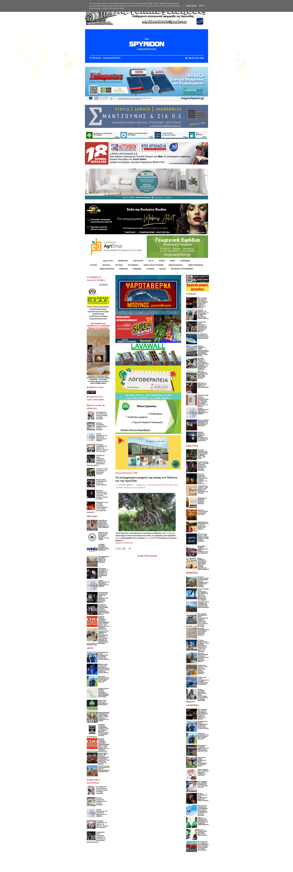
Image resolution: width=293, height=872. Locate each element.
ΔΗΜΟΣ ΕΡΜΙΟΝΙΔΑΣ (195, 265)
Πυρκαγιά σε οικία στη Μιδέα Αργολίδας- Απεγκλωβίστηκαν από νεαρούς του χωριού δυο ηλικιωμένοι (97, 507)
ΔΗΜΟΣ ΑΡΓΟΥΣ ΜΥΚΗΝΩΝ (153, 265)
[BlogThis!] (119, 548)
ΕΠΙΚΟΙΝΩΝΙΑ (185, 261)
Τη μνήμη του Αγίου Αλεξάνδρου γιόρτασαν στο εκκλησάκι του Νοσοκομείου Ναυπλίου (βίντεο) (96, 460)
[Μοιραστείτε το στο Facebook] (124, 548)
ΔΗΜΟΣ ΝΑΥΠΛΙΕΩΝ (107, 269)
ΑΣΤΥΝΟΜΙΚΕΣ (133, 265)
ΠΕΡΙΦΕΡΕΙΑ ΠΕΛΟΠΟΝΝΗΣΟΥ (182, 269)
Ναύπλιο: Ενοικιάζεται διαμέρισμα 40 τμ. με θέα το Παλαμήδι (101, 426)
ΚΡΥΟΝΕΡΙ (120, 487)
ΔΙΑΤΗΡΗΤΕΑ (164, 485)
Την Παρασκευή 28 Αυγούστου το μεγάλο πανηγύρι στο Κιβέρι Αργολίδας (101, 415)
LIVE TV (151, 261)
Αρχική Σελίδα (108, 261)
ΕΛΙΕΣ (171, 485)
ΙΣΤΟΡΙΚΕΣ (150, 269)
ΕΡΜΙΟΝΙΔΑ (137, 269)
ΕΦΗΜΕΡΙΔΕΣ (123, 261)
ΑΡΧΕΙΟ (162, 261)
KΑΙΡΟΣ (172, 261)
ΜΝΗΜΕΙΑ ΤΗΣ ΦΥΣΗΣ (130, 487)
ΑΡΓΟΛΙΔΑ (119, 265)
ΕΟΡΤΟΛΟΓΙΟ (138, 261)
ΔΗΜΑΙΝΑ (157, 485)
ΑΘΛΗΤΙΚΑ (106, 265)
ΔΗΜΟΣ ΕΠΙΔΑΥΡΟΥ (175, 265)
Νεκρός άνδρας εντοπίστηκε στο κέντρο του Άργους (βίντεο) (101, 482)
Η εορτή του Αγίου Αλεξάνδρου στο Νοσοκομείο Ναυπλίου (102, 471)
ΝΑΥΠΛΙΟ (162, 269)
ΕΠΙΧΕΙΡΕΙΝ (123, 269)
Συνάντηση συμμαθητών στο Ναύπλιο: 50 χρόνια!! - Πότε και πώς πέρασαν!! (102, 448)
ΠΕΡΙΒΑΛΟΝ (141, 487)
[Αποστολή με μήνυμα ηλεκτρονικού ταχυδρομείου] (116, 548)
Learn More (191, 6)
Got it (202, 6)
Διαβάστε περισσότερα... (124, 543)
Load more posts (147, 555)
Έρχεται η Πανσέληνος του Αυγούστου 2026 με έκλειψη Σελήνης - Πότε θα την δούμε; (102, 495)
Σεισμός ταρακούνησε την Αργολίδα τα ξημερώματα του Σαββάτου (101, 437)
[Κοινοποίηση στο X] (122, 548)
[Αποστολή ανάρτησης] (129, 548)
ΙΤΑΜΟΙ (176, 485)
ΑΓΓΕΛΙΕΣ (93, 265)
